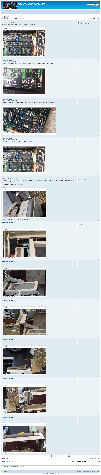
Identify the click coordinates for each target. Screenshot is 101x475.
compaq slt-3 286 (7, 16)
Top (98, 57)
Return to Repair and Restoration (8, 461)
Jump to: (72, 461)
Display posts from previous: (40, 455)
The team (76, 471)
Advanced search (95, 5)
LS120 (5, 22)
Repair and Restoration (27, 10)
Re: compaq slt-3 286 (8, 21)
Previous (4, 455)
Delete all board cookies (83, 471)
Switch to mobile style (50, 468)
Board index (5, 10)
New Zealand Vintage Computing (15, 10)
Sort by (53, 455)
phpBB (47, 473)
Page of (94, 18)
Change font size (98, 10)
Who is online (4, 464)
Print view (95, 10)
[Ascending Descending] (65, 455)
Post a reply (3, 17)
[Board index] (10, 5)
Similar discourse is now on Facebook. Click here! (45, 6)
